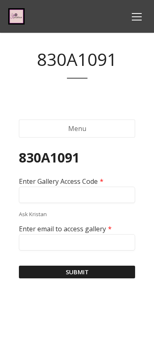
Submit (77, 272)
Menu (77, 128)
